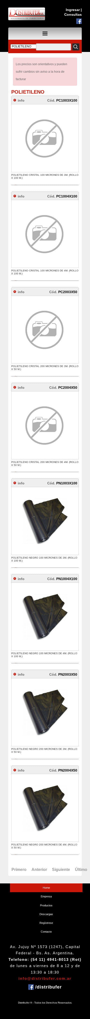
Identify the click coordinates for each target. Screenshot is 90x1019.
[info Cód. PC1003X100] (48, 96)
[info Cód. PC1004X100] (48, 192)
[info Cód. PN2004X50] (48, 766)
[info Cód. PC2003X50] (48, 288)
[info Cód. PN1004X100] (48, 575)
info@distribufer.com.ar (45, 978)
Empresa (46, 896)
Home (46, 887)
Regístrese (46, 922)
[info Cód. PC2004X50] (48, 383)
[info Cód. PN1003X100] (48, 479)
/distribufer (48, 987)
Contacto (46, 931)
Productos (46, 905)
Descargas (46, 914)
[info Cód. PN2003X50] (48, 670)
